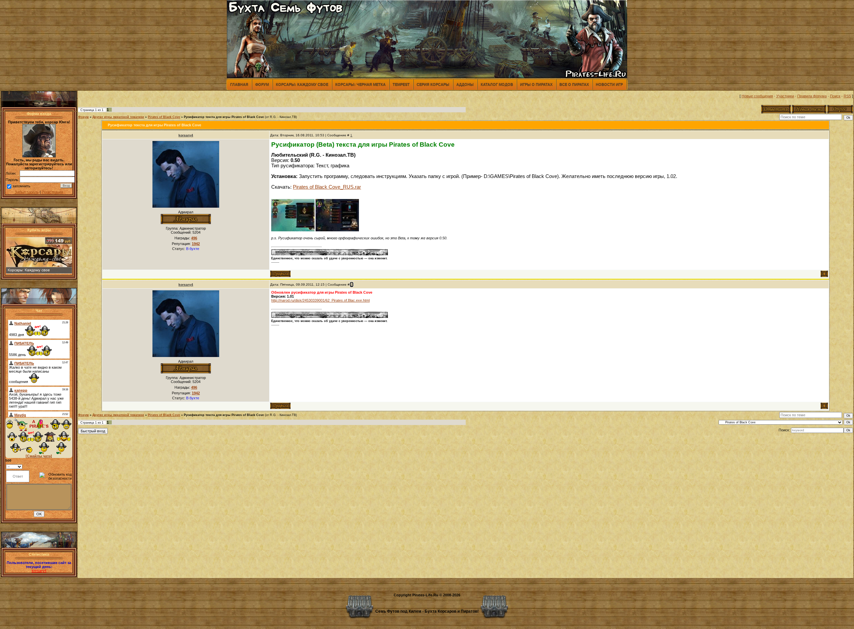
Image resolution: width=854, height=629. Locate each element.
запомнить (21, 186)
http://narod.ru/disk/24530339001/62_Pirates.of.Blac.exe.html (320, 300)
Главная (239, 84)
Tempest (401, 84)
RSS (847, 96)
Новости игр (609, 84)
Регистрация (52, 192)
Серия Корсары (433, 84)
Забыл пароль (27, 192)
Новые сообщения (757, 96)
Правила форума (812, 96)
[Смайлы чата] (39, 456)
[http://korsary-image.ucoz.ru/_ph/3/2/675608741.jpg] (337, 230)
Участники (785, 96)
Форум (262, 84)
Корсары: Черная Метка (360, 84)
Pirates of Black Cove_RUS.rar (327, 187)
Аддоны (465, 84)
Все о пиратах (574, 84)
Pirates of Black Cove (164, 117)
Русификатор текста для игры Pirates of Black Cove (224, 117)
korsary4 (39, 571)
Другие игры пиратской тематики (118, 117)
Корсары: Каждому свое (302, 84)
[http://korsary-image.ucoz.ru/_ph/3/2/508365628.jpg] (293, 230)
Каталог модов (497, 84)
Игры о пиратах (536, 84)
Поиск (835, 96)
